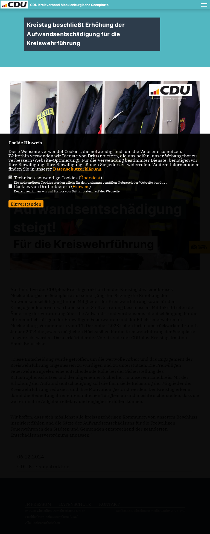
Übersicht (90, 177)
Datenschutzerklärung (77, 169)
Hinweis (80, 186)
